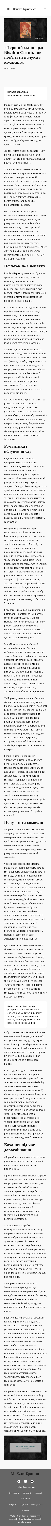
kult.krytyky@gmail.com (25, 1487)
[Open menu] (44, 9)
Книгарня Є (35, 1516)
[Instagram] (25, 1481)
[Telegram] (18, 1481)
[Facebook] (32, 1481)
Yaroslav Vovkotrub (25, 1522)
